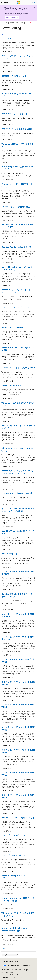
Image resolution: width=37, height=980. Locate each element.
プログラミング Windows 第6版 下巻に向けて (17, 572)
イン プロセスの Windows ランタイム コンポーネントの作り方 (18, 509)
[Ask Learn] (30, 22)
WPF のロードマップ (10, 553)
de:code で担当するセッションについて (17, 876)
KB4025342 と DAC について (14, 76)
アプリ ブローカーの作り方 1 (14, 855)
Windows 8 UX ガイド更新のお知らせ (17, 817)
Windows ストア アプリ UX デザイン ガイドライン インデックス (17, 471)
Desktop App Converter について (16, 247)
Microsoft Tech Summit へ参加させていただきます (18, 225)
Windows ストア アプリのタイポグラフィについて (17, 914)
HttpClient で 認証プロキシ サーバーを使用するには (17, 595)
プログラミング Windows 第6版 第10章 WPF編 (17, 637)
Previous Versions (17, 970)
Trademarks (5, 977)
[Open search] (29, 2)
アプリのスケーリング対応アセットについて (18, 185)
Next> (3, 948)
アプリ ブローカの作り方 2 (13, 835)
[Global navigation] (2, 2)
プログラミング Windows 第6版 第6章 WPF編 (18, 728)
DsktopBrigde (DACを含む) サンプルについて (17, 167)
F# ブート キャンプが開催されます (16, 206)
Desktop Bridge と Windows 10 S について (18, 94)
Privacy (12, 972)
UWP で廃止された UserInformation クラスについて (17, 268)
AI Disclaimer (5, 970)
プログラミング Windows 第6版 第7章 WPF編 (18, 705)
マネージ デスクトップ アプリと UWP (18, 367)
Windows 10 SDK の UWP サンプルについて (17, 449)
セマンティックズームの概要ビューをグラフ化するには (18, 899)
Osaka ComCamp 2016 (11, 385)
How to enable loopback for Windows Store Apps (14, 929)
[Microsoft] (18, 2)
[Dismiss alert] (34, 7)
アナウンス (6, 38)
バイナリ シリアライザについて (15, 307)
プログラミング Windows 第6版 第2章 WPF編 (18, 773)
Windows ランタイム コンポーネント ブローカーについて (17, 290)
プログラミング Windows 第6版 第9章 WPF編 (18, 660)
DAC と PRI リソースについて (14, 113)
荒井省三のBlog (20, 23)
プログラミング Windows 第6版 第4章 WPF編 (18, 751)
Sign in (33, 2)
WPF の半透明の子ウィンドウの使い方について (18, 426)
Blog (25, 970)
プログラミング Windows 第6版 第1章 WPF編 (18, 796)
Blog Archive (10, 23)
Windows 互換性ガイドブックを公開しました (18, 145)
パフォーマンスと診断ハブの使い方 (17, 493)
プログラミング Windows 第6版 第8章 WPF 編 (18, 683)
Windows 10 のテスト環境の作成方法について (17, 404)
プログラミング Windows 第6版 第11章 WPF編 (17, 615)
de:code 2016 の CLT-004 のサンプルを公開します (17, 348)
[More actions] (34, 22)
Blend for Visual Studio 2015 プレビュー (17, 532)
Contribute (4, 972)
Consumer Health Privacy (9, 975)
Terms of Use (24, 975)
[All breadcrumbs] (3, 22)
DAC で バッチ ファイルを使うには (16, 129)
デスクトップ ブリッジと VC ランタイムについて (18, 57)
